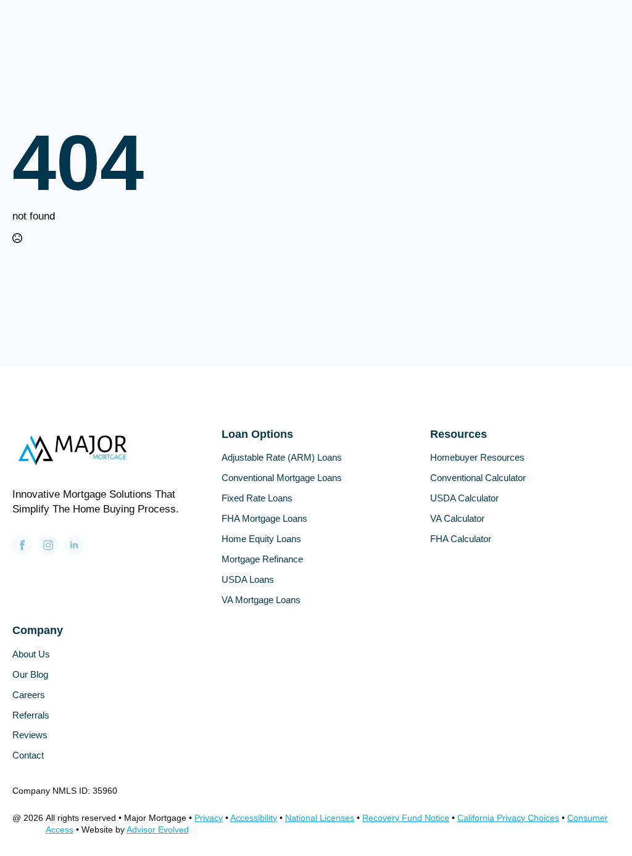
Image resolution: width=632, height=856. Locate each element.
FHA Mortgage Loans (264, 519)
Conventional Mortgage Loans (282, 478)
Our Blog (30, 675)
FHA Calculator (460, 539)
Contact (28, 755)
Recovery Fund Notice (405, 818)
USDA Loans (248, 580)
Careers (28, 695)
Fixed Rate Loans (257, 498)
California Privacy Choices (508, 818)
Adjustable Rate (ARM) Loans (282, 458)
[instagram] (48, 545)
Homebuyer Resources (477, 458)
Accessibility (253, 818)
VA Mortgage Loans (261, 600)
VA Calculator (457, 519)
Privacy (208, 818)
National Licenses (319, 818)
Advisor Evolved (158, 829)
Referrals (30, 715)
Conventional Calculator (478, 478)
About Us (31, 654)
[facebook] (22, 545)
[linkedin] (74, 545)
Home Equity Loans (261, 539)
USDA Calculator (464, 498)
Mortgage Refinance (262, 559)
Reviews (30, 735)
